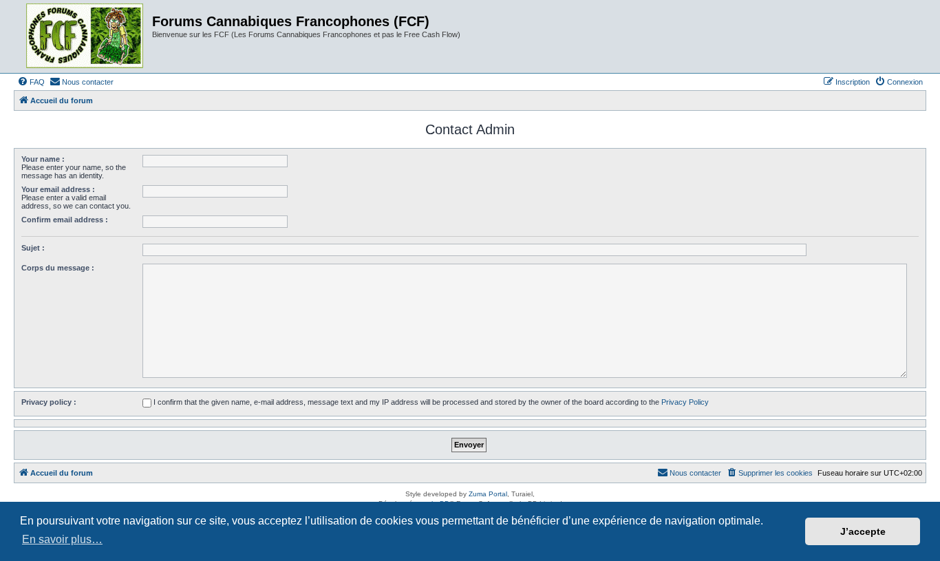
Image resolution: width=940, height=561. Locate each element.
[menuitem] (31, 82)
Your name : (43, 159)
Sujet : (33, 248)
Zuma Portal (488, 494)
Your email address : (58, 189)
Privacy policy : (48, 402)
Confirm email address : (64, 219)
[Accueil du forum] (84, 36)
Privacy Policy (685, 402)
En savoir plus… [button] (62, 539)
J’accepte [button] (863, 531)
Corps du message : (57, 268)
